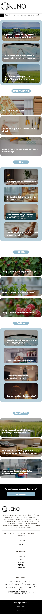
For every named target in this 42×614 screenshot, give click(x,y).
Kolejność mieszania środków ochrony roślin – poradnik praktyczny (17, 472)
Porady (21, 323)
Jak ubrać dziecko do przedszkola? (21, 581)
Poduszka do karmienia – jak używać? (21, 198)
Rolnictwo (21, 413)
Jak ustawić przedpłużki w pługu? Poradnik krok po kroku (19, 77)
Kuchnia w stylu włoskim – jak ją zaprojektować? (21, 593)
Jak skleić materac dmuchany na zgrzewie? (22, 233)
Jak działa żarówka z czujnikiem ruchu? (17, 377)
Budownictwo (21, 91)
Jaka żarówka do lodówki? (20, 360)
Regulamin (21, 611)
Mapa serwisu (21, 607)
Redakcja (21, 541)
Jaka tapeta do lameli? (13, 110)
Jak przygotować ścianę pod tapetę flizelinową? (20, 150)
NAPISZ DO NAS (21, 494)
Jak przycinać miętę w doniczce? (18, 292)
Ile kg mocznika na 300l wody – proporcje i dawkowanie (17, 431)
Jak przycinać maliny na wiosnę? (18, 312)
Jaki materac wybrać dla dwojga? (20, 216)
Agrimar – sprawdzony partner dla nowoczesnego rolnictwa (19, 36)
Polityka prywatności (21, 603)
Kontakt (21, 544)
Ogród (21, 252)
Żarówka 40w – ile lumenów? (21, 396)
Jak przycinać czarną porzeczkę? (19, 271)
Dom (21, 162)
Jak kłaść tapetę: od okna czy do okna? (18, 129)
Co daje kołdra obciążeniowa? (22, 181)
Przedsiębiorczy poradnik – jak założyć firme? (21, 588)
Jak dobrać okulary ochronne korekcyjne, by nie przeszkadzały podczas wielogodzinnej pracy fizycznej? (20, 57)
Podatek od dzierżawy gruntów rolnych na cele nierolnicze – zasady (20, 451)
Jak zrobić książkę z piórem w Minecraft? (21, 584)
